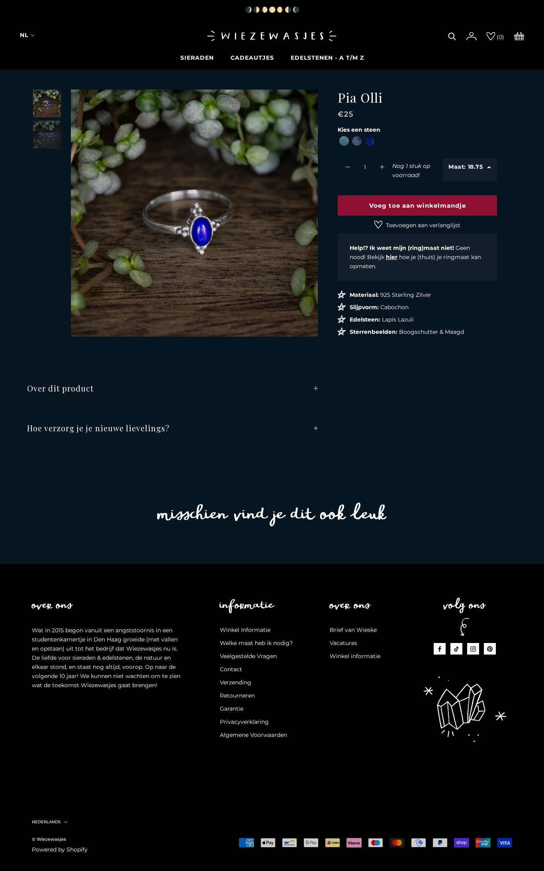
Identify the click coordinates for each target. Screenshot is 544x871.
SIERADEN (197, 57)
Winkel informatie (355, 656)
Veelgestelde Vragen (248, 656)
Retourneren (237, 695)
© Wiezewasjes (49, 839)
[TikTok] (456, 648)
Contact (231, 669)
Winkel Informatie (245, 629)
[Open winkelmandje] (519, 35)
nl (24, 35)
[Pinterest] (490, 648)
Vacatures (343, 643)
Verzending (235, 682)
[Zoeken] (452, 35)
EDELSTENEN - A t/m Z (327, 57)
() (499, 37)
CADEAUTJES (252, 57)
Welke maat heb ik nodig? (256, 643)
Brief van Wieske (353, 629)
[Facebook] (439, 648)
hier (391, 257)
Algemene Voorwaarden (253, 734)
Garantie (231, 708)
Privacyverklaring (244, 721)
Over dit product (60, 388)
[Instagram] (473, 648)
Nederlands (46, 821)
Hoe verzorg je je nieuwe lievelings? (98, 428)
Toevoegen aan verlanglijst (422, 225)
